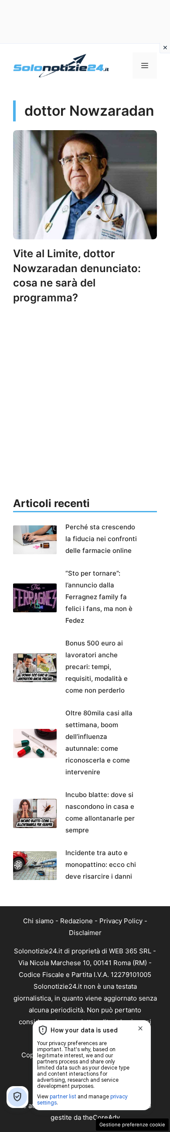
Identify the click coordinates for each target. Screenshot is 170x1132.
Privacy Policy (121, 921)
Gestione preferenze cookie (132, 1125)
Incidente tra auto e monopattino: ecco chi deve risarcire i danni (100, 864)
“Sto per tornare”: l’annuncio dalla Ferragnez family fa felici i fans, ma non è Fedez (99, 597)
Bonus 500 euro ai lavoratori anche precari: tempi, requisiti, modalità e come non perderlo (96, 666)
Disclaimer (85, 932)
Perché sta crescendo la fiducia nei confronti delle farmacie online (101, 539)
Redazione (76, 921)
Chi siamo (38, 921)
